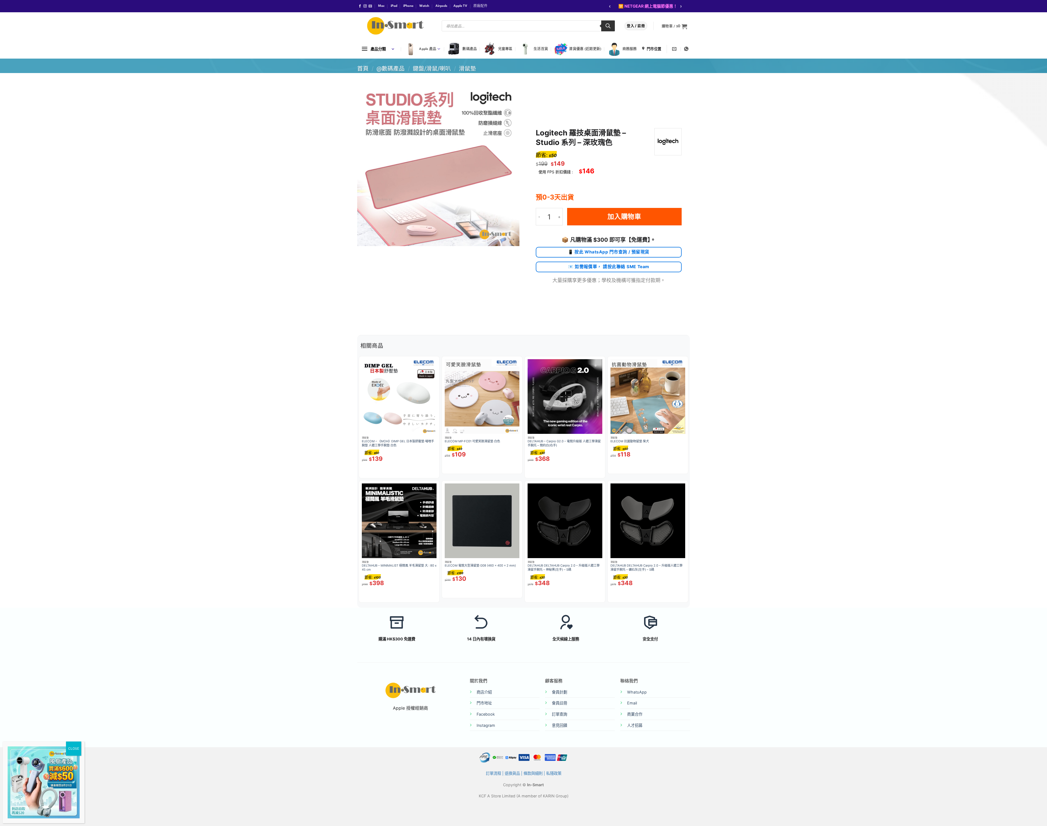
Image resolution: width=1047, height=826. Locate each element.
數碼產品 (469, 49)
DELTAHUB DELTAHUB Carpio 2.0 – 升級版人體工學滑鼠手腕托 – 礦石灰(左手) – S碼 (646, 568)
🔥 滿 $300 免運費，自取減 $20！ (649, 6)
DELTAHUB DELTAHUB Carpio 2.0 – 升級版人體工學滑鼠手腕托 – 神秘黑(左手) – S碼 (564, 568)
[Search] (608, 25)
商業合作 (634, 714)
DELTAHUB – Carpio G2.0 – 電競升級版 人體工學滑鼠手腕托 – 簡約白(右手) (564, 443)
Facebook (486, 714)
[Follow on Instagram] (365, 6)
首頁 (363, 68)
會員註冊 (559, 703)
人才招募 (634, 725)
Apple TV (460, 6)
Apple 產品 (427, 49)
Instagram (486, 725)
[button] (674, 26)
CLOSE (73, 748)
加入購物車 (624, 216)
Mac (381, 6)
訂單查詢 (559, 714)
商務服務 (629, 49)
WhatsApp (637, 692)
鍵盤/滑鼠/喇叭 (432, 68)
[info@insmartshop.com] (675, 49)
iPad (394, 6)
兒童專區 (505, 49)
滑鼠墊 (467, 68)
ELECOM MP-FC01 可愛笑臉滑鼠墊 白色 (472, 441)
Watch (424, 6)
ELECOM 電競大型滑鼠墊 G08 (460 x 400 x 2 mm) (480, 565)
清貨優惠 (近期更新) (585, 49)
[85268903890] (687, 49)
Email (632, 703)
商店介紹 (484, 692)
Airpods (441, 6)
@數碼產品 (391, 68)
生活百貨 (541, 49)
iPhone (408, 6)
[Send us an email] (370, 6)
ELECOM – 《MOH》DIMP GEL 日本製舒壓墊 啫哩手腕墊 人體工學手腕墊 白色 (398, 443)
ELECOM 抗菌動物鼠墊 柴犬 (629, 441)
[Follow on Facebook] (360, 6)
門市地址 (484, 703)
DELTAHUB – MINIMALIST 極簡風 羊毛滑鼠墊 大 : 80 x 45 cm (399, 568)
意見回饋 (559, 725)
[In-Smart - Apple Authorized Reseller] (395, 26)
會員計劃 (559, 692)
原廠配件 (480, 6)
